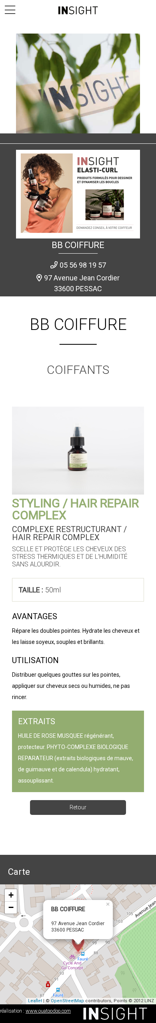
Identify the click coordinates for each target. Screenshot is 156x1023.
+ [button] (11, 895)
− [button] (11, 907)
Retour (78, 807)
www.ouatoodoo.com (48, 1011)
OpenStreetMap (67, 1000)
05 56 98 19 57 (83, 265)
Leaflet (35, 1000)
